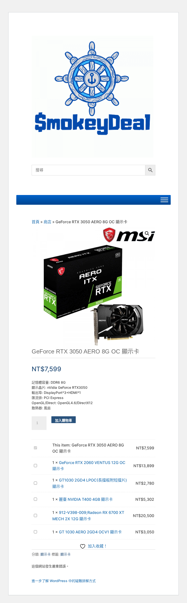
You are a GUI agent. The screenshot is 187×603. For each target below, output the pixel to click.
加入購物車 (63, 420)
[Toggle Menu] (164, 199)
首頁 (35, 221)
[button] (147, 233)
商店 (47, 221)
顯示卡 (45, 554)
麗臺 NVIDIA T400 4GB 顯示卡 (86, 499)
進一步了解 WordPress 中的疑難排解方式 (64, 581)
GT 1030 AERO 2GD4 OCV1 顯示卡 (90, 531)
